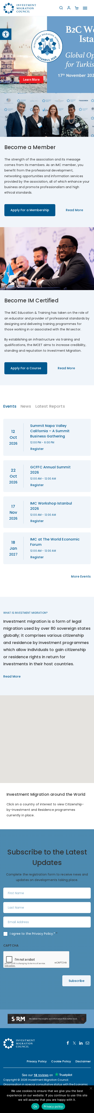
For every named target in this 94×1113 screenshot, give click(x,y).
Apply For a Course (25, 368)
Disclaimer (83, 1061)
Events (9, 406)
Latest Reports (50, 406)
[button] (5, 34)
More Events (81, 576)
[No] (91, 1088)
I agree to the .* (34, 933)
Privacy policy (53, 1106)
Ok (35, 1106)
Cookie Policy (61, 1061)
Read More (74, 210)
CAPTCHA (11, 945)
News (26, 406)
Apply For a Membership (29, 210)
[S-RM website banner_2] (47, 1018)
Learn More (31, 79)
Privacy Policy (42, 933)
